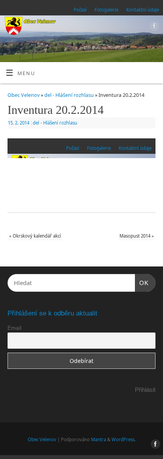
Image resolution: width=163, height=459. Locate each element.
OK (142, 282)
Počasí (80, 10)
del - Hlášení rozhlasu (69, 95)
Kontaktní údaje (142, 10)
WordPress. (124, 439)
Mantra (98, 439)
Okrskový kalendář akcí (35, 236)
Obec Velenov (24, 95)
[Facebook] (153, 27)
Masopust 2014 (136, 236)
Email (14, 328)
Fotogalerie (106, 10)
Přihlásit (145, 389)
